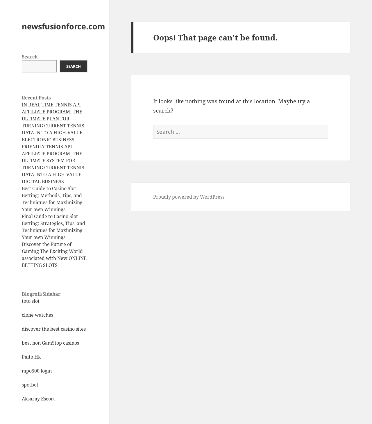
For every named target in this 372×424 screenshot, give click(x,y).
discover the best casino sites (54, 329)
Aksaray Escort (38, 399)
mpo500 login (37, 371)
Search (30, 57)
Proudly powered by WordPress (188, 197)
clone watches (37, 315)
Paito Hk (31, 357)
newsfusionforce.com (63, 26)
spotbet (30, 385)
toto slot (31, 301)
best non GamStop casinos (50, 343)
